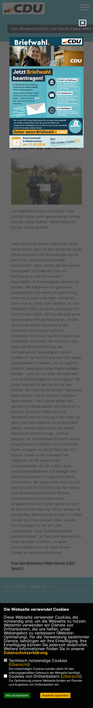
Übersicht (19, 664)
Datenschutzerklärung (25, 652)
